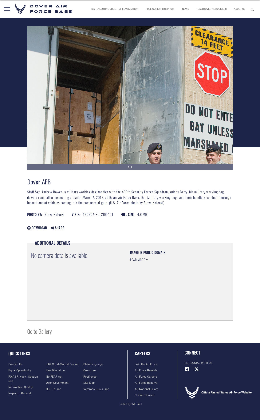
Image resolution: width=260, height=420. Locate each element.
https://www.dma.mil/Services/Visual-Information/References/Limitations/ (174, 289)
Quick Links (19, 353)
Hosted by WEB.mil (130, 403)
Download (39, 227)
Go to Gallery (39, 331)
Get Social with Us (198, 363)
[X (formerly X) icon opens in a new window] (196, 369)
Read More (138, 260)
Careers (142, 353)
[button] (6, 9)
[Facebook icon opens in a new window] (187, 369)
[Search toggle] (253, 9)
